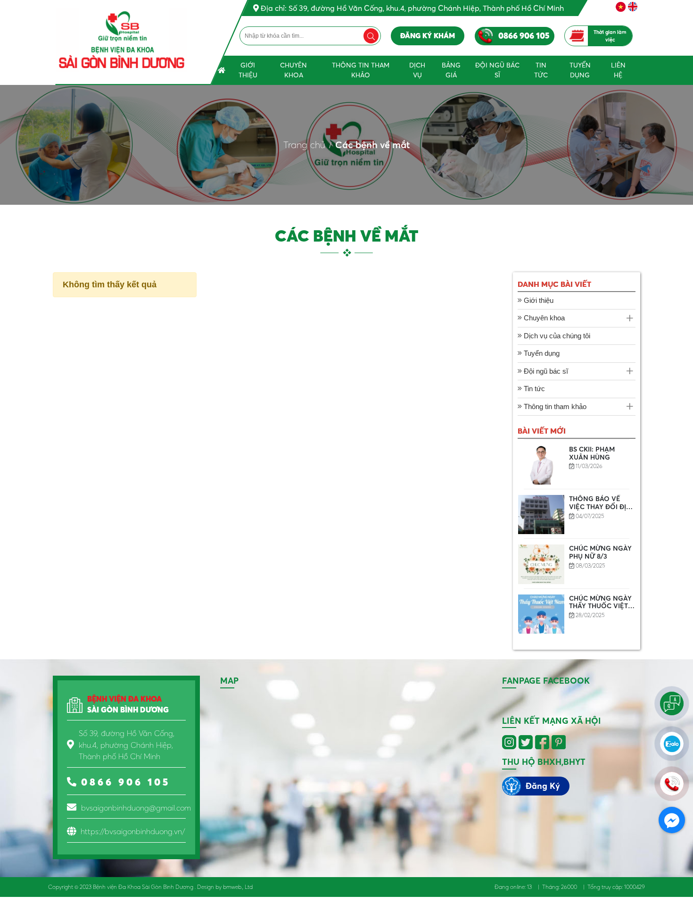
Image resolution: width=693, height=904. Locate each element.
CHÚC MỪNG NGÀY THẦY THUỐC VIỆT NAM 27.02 (600, 606)
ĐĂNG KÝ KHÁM (427, 35)
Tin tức (541, 70)
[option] (576, 465)
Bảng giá (451, 70)
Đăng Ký (543, 785)
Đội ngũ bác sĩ (497, 70)
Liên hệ (618, 70)
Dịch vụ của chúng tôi (556, 336)
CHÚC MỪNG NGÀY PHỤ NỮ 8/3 (600, 552)
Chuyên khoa (293, 70)
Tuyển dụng (580, 70)
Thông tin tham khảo (360, 70)
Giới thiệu (248, 70)
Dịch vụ (417, 70)
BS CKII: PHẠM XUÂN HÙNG (592, 453)
